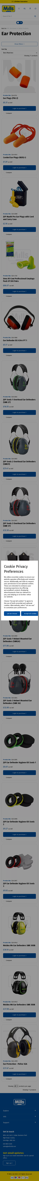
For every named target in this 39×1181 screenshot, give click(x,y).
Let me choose (12, 614)
